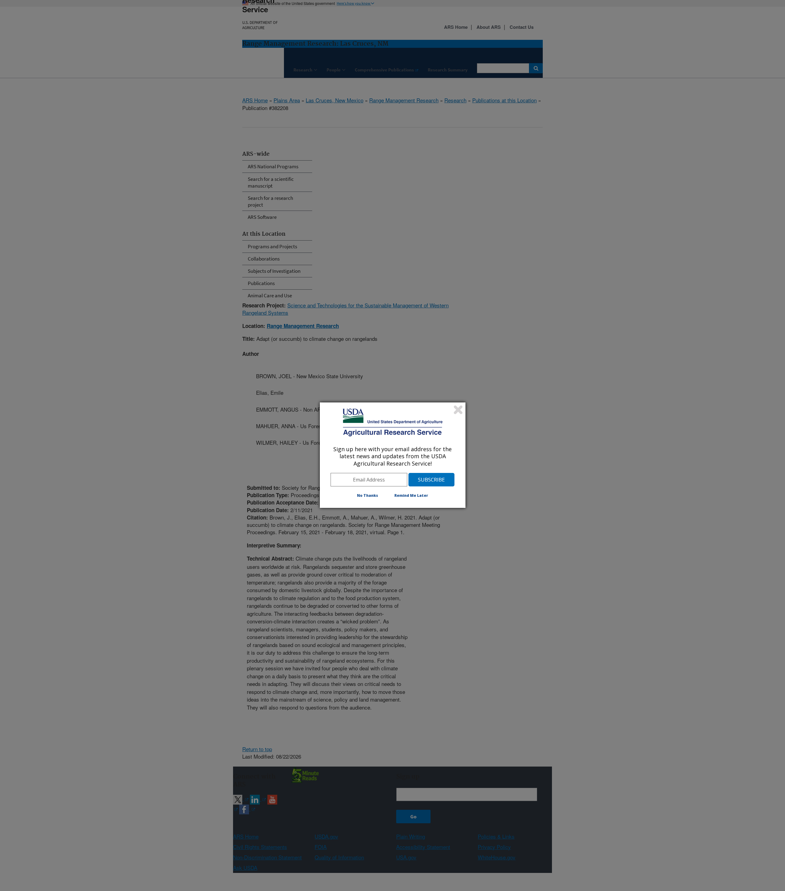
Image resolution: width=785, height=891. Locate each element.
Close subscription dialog (458, 410)
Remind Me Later (411, 495)
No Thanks (367, 495)
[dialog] (392, 455)
